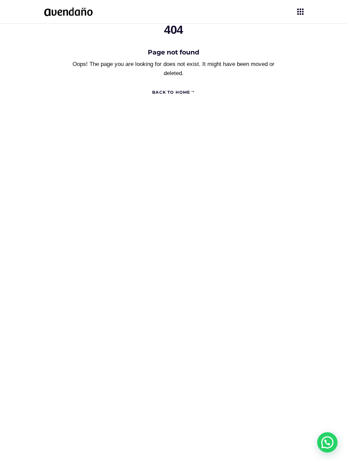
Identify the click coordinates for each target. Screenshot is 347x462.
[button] (327, 442)
